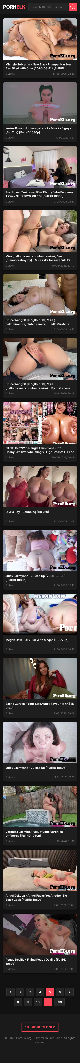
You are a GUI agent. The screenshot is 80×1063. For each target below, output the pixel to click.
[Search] (73, 7)
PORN (14, 7)
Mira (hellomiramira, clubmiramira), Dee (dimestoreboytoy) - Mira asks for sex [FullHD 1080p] (38, 260)
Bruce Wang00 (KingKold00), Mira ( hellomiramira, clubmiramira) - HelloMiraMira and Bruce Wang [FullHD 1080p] (37, 324)
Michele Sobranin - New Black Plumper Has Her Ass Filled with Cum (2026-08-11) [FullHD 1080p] (38, 68)
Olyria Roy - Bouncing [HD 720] (27, 512)
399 (59, 1002)
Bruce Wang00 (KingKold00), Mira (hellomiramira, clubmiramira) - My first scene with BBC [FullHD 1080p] (38, 388)
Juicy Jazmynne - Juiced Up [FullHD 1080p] (36, 767)
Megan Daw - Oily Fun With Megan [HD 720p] (37, 640)
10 (38, 1002)
